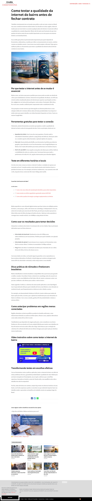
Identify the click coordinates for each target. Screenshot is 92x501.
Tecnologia (85, 3)
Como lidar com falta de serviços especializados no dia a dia (50, 472)
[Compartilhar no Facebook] (32, 398)
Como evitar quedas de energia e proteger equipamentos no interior (34, 196)
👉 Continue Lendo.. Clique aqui (20, 436)
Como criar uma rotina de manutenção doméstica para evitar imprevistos (36, 190)
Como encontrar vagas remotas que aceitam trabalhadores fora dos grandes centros (33, 456)
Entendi (10, 497)
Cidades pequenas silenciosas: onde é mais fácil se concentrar (18, 472)
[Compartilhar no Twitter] (35, 398)
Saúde (80, 3)
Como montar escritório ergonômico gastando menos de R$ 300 (33, 193)
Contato (47, 499)
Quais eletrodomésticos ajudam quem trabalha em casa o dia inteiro (17, 455)
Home (22, 499)
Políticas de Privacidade (33, 499)
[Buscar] (89, 3)
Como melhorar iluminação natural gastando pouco (34, 471)
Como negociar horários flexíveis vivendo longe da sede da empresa (50, 455)
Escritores (51, 499)
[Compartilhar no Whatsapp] (37, 398)
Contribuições (74, 3)
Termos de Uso (41, 499)
